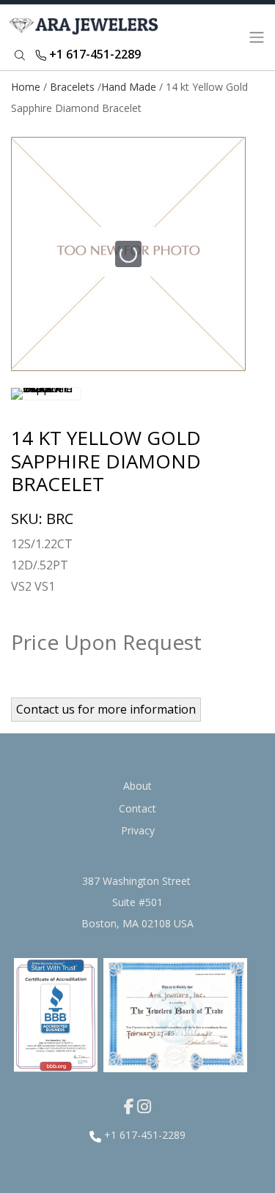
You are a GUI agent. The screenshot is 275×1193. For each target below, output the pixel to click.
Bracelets (72, 87)
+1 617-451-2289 (93, 54)
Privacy (138, 830)
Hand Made (128, 87)
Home (25, 87)
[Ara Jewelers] (86, 37)
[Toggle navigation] (256, 37)
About (137, 786)
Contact (137, 808)
